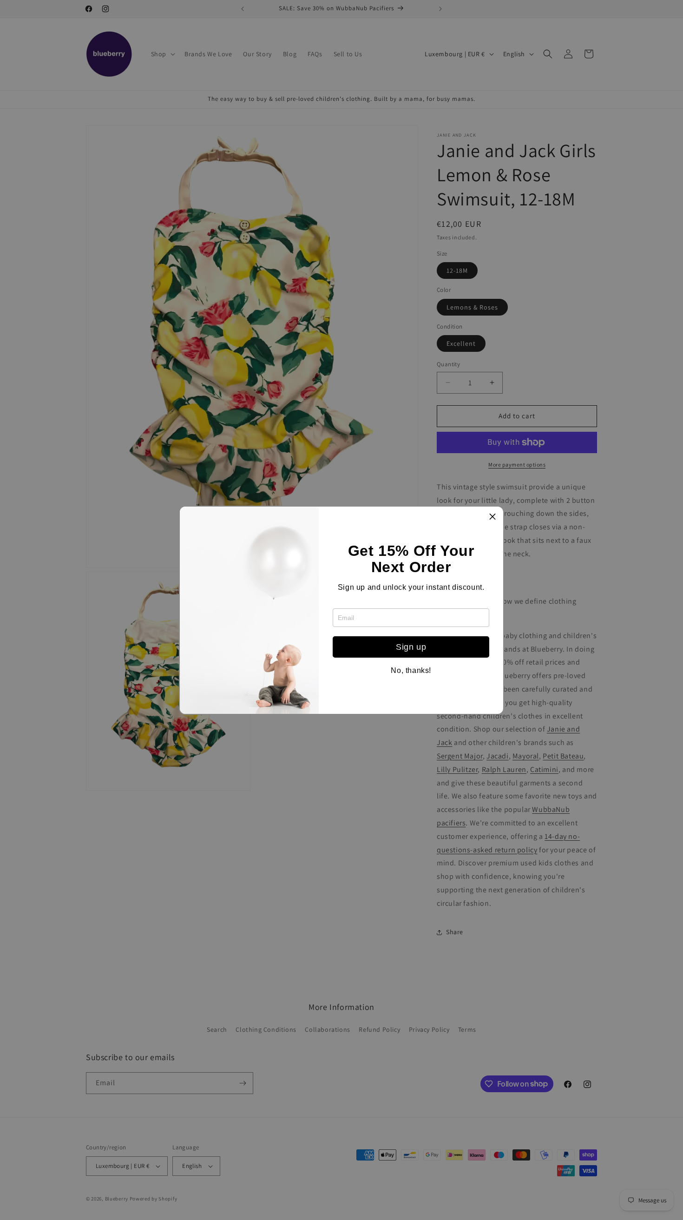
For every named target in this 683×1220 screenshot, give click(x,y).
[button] (492, 517)
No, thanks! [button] (411, 670)
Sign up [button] (411, 647)
